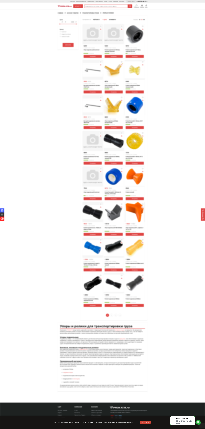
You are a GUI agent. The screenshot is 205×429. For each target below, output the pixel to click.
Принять (146, 422)
